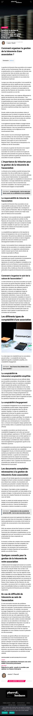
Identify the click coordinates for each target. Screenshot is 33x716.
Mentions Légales (12, 705)
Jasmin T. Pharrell (11, 43)
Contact (28, 703)
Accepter (4, 712)
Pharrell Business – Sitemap (9, 703)
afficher (11, 60)
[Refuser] (31, 710)
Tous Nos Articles (21, 703)
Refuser (12, 712)
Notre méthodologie (21, 705)
